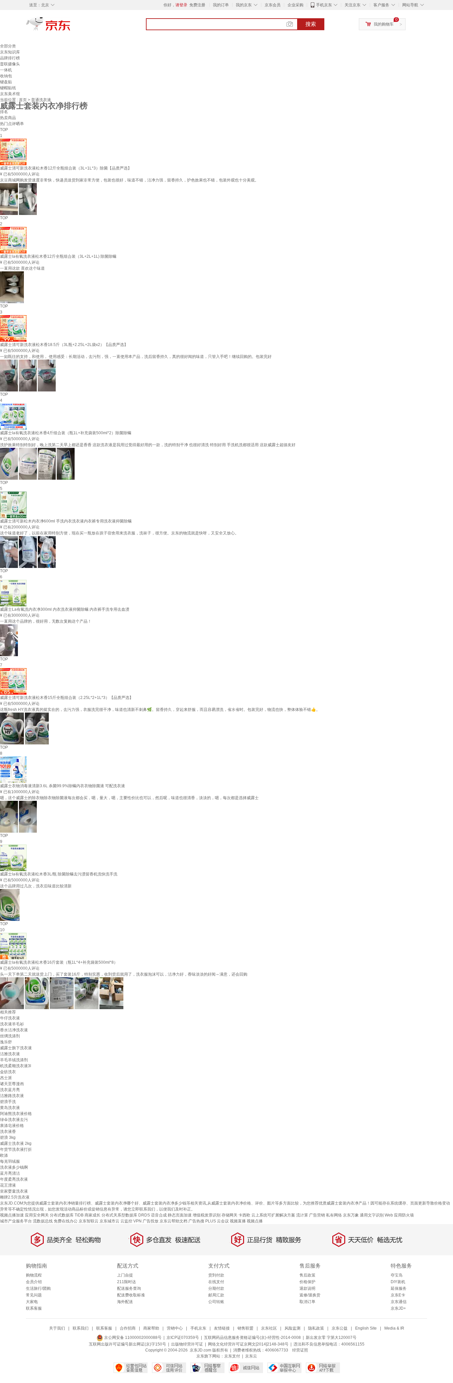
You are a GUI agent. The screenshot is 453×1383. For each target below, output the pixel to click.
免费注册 (197, 5)
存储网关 (229, 1215)
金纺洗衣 (8, 1072)
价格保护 (307, 1281)
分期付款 (216, 1288)
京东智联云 (88, 1221)
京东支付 (232, 1356)
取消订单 (307, 1301)
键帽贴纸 (8, 88)
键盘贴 (6, 82)
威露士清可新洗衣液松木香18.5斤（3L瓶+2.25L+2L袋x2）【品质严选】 (64, 344)
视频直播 (238, 1221)
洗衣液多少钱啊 (14, 1167)
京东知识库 (10, 52)
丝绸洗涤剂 (10, 1036)
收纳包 (6, 76)
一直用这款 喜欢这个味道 (22, 268)
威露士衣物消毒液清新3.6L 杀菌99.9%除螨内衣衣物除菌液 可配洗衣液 (62, 786)
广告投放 (151, 1221)
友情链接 (222, 1328)
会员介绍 (34, 1281)
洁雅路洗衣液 (12, 1095)
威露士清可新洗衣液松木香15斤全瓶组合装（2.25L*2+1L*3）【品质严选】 (66, 697)
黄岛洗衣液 (10, 1107)
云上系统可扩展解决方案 (273, 1215)
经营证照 (300, 1350)
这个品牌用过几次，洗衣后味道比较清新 (36, 886)
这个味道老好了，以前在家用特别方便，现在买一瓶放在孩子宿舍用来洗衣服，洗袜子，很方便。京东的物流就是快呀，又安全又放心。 (119, 533)
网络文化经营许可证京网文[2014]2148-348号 (248, 1344)
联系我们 (81, 1328)
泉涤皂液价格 (12, 1125)
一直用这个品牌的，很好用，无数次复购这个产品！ (46, 621)
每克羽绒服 (10, 1161)
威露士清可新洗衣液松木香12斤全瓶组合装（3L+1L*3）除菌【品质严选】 (66, 168)
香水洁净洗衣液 (14, 1030)
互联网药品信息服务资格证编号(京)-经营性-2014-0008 (252, 1337)
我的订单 (221, 5)
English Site (366, 1328)
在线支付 (216, 1281)
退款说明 (307, 1288)
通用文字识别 (372, 1215)
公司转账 (216, 1301)
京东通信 (399, 1301)
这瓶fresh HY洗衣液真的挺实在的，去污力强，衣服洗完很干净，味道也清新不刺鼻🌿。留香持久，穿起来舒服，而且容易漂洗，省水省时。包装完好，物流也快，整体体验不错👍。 (160, 709)
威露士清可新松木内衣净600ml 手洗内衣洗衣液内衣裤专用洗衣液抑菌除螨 (66, 521)
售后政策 (307, 1275)
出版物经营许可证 (187, 1344)
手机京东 (324, 5)
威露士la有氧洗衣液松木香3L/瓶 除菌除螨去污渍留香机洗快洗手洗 (58, 874)
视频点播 (255, 1221)
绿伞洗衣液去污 (14, 1119)
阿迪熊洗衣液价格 (16, 1113)
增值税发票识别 (207, 1215)
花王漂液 (8, 1185)
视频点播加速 (12, 1215)
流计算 (302, 1215)
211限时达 (126, 1281)
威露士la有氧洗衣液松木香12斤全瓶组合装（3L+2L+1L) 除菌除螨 (58, 256)
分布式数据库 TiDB (67, 1215)
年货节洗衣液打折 (16, 1149)
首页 (23, 100)
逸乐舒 (6, 1042)
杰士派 (6, 1077)
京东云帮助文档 (173, 1221)
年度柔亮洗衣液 (14, 1179)
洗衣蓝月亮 (10, 1089)
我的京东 (244, 5)
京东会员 (273, 5)
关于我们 (57, 1328)
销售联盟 (245, 1328)
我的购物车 (384, 24)
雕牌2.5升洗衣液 (15, 1197)
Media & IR (394, 1328)
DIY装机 (398, 1281)
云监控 (126, 1221)
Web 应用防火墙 (399, 1215)
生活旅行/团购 (38, 1288)
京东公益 (340, 1328)
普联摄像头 (10, 64)
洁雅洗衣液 (10, 1054)
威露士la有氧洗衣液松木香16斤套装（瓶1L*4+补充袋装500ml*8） (59, 962)
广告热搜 (196, 1221)
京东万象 (351, 1215)
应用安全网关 (37, 1215)
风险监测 (292, 1328)
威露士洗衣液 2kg (16, 1143)
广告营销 (317, 1215)
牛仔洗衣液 (10, 1018)
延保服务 (399, 1288)
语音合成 (159, 1215)
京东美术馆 (10, 94)
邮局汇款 (216, 1295)
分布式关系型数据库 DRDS (125, 1215)
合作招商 (128, 1328)
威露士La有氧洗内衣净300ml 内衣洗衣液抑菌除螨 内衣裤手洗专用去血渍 (64, 609)
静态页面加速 (180, 1215)
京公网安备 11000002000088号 (132, 1337)
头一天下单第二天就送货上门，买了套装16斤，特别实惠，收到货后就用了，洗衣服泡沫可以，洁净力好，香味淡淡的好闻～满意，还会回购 (123, 974)
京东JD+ (398, 1308)
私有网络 (334, 1215)
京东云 (251, 1356)
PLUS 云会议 (217, 1221)
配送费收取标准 (131, 1295)
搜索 (310, 24)
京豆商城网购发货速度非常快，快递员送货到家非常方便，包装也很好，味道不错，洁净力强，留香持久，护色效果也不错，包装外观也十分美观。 (129, 180)
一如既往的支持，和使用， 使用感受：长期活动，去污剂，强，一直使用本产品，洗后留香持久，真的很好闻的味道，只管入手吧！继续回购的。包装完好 (136, 356)
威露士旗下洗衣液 (16, 1048)
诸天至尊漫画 (12, 1083)
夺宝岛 (397, 1275)
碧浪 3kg (8, 1137)
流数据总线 (43, 1221)
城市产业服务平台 (16, 1221)
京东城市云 (109, 1221)
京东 (70, 26)
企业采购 (295, 5)
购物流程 (34, 1275)
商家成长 (92, 1215)
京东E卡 (398, 1295)
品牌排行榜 (10, 58)
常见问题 (34, 1295)
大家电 (32, 1301)
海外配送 (125, 1301)
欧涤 (4, 1155)
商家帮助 (151, 1328)
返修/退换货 (309, 1295)
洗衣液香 (8, 1131)
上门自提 (125, 1275)
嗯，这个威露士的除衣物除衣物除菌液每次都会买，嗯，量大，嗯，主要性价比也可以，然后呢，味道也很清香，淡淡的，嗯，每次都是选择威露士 (129, 797)
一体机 (6, 70)
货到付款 (216, 1275)
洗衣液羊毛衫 (12, 1024)
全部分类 (8, 46)
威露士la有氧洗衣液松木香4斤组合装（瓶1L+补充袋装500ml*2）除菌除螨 (65, 433)
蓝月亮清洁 (10, 1173)
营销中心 (175, 1328)
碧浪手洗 (8, 1101)
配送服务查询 (129, 1288)
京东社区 (269, 1328)
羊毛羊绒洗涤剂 (14, 1060)
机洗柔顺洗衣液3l (15, 1066)
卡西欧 (244, 1215)
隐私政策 (316, 1328)
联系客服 (34, 1308)
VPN (137, 1221)
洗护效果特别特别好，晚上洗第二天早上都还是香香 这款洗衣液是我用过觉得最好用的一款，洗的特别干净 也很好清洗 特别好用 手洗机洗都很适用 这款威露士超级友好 (147, 445)
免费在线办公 (66, 1221)
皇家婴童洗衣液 (14, 1191)
